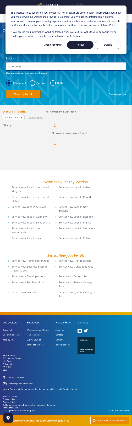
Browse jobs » (117, 94)
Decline (108, 45)
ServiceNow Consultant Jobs (76, 266)
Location (11, 58)
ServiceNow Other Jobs (73, 276)
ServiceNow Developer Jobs (29, 276)
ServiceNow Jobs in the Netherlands (26, 230)
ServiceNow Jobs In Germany (29, 217)
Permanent (19, 83)
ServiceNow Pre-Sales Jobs (28, 282)
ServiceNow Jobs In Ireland (75, 187)
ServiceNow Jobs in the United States (30, 199)
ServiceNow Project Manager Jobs (76, 284)
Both (60, 83)
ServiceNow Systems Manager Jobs (77, 294)
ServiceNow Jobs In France (75, 222)
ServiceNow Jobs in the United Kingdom (30, 189)
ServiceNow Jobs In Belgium (76, 217)
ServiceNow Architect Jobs (75, 261)
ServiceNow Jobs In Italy (26, 238)
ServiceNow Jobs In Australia (29, 207)
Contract (41, 83)
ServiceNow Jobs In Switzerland (31, 222)
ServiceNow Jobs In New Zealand (74, 208)
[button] (52, 125)
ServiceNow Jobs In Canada (75, 197)
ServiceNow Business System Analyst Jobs (29, 268)
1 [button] (54, 124)
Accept (80, 45)
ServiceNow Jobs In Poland (75, 238)
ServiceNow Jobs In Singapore (77, 228)
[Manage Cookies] (8, 418)
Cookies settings (53, 45)
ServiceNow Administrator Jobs (30, 261)
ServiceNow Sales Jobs (25, 292)
